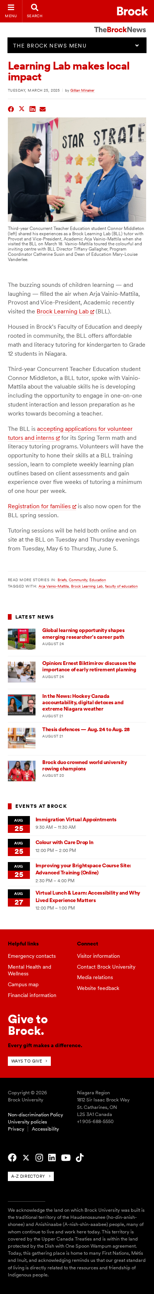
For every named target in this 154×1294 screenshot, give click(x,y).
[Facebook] (12, 1158)
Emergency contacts (32, 956)
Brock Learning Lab (63, 311)
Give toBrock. (28, 1024)
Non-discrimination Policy (35, 1114)
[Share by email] (43, 108)
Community (78, 579)
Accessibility (45, 1129)
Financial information (32, 995)
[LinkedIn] (52, 1158)
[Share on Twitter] (22, 108)
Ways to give (26, 1061)
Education (97, 579)
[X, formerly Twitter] (26, 1158)
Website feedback (98, 988)
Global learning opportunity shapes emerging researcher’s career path (83, 633)
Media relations (95, 977)
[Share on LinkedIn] (33, 108)
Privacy (16, 1129)
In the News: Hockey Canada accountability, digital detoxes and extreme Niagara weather (82, 702)
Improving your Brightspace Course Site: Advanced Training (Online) (83, 869)
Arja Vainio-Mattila (53, 586)
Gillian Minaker (82, 90)
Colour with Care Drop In (64, 842)
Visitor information (98, 956)
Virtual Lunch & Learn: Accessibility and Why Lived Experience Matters (88, 896)
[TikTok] (79, 1158)
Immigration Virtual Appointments (76, 819)
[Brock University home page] (132, 11)
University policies (27, 1122)
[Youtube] (66, 1158)
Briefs (62, 579)
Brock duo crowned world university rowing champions (84, 765)
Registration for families (39, 506)
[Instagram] (39, 1158)
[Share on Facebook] (11, 108)
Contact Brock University (106, 966)
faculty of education (121, 586)
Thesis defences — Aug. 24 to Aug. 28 (85, 729)
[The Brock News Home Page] (120, 24)
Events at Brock (41, 806)
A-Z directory (28, 1176)
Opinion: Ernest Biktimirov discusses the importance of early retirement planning (89, 666)
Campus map (23, 984)
